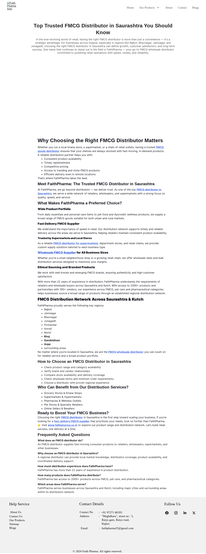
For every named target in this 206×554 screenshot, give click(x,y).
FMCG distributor (72, 417)
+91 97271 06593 (111, 512)
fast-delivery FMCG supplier (72, 421)
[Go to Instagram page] (177, 513)
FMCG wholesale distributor (126, 351)
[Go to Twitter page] (194, 513)
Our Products (147, 7)
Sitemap (14, 524)
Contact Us (15, 516)
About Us (15, 512)
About (169, 7)
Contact (182, 7)
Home (130, 7)
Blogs (195, 7)
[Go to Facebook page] (168, 513)
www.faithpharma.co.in (62, 425)
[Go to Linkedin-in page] (186, 513)
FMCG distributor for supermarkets (75, 243)
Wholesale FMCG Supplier (57, 252)
